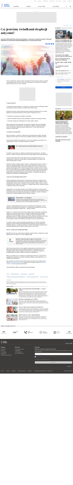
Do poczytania (41, 6)
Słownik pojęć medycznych (6, 355)
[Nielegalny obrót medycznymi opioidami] (63, 140)
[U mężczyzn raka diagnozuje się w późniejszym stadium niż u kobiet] (63, 42)
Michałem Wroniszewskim (18, 262)
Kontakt (2, 370)
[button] (70, 6)
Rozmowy (29, 6)
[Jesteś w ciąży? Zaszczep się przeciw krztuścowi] (27, 309)
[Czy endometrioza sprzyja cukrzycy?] (63, 66)
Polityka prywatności (22, 370)
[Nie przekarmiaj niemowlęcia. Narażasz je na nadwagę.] (63, 59)
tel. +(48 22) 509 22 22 (19, 353)
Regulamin (30, 370)
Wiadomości (16, 6)
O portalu (7, 370)
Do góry (68, 366)
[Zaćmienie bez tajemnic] (63, 137)
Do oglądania (56, 6)
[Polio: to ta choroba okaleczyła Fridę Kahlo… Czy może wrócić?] (27, 293)
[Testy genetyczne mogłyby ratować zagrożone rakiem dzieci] (63, 55)
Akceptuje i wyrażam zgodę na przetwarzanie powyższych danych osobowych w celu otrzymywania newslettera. (64, 81)
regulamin (62, 79)
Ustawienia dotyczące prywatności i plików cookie (43, 370)
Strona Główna (66, 25)
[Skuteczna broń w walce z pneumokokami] (27, 317)
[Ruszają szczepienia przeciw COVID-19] (27, 302)
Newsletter (14, 370)
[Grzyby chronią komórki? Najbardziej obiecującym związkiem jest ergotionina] (63, 123)
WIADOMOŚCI (58, 108)
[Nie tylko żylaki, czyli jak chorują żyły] (63, 63)
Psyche (71, 25)
